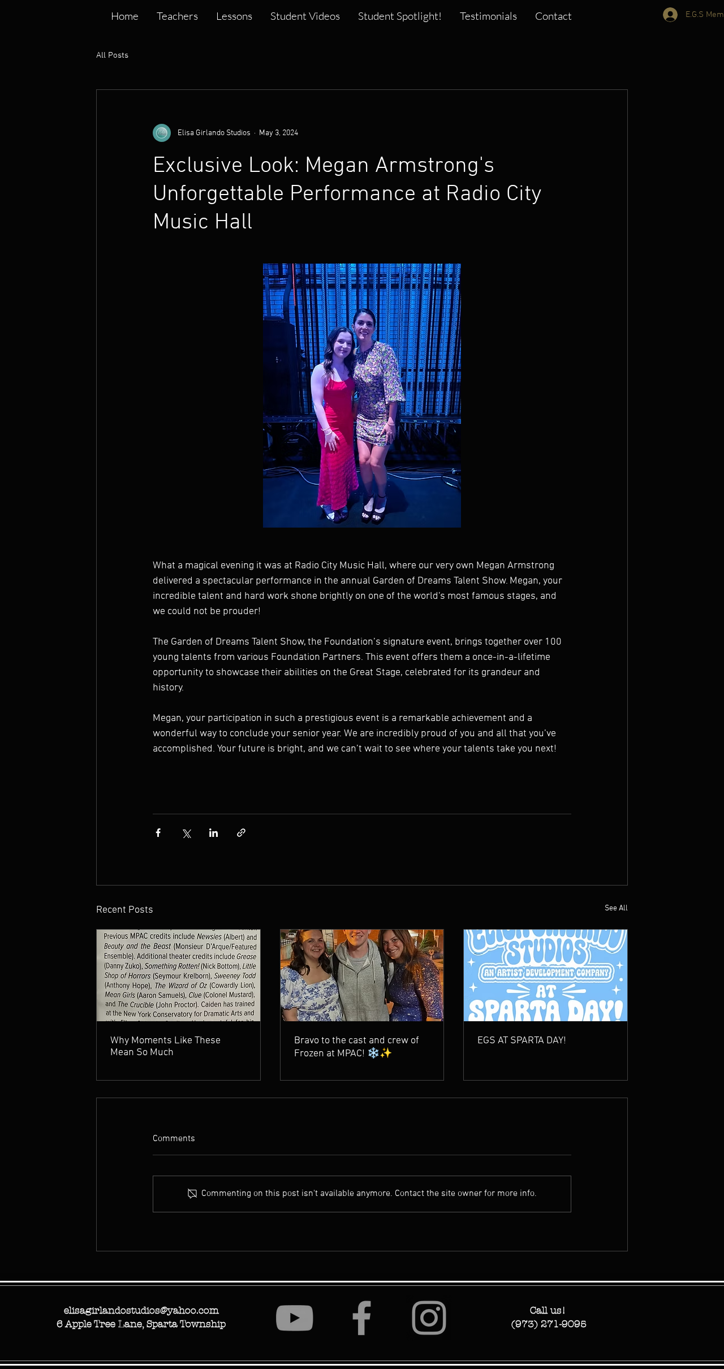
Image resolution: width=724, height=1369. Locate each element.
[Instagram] (429, 1318)
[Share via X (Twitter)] (185, 832)
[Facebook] (362, 1318)
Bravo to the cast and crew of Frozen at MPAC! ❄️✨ (356, 1047)
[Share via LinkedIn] (213, 832)
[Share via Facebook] (158, 832)
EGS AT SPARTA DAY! (521, 1041)
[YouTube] (294, 1318)
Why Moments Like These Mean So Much (165, 1047)
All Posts (112, 55)
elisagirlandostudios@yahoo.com (141, 1310)
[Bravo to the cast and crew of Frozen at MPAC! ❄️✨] (362, 975)
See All (616, 908)
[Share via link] (241, 832)
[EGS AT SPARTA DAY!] (545, 975)
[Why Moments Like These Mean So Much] (178, 975)
